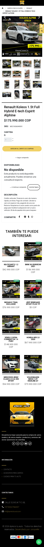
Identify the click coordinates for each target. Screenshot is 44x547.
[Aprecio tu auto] (22, 3)
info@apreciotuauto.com (13, 511)
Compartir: (10, 217)
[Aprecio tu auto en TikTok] (30, 443)
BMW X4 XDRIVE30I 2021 (33, 265)
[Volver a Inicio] (2, 8)
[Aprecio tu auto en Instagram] (18, 443)
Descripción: (11, 195)
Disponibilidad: (12, 165)
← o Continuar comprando (18, 187)
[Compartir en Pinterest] (25, 217)
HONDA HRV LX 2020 (33, 338)
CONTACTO (7, 469)
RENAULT (29, 8)
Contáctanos (34, 187)
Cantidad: (8, 133)
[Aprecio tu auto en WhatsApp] (22, 443)
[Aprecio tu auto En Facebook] (13, 443)
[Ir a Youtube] (26, 443)
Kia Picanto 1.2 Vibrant (11, 265)
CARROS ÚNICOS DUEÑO (15, 8)
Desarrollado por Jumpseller (27, 529)
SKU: (6, 126)
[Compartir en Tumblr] (28, 217)
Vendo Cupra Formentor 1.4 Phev (11, 339)
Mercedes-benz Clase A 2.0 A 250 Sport (11, 379)
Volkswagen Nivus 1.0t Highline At (33, 379)
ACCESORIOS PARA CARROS (13, 473)
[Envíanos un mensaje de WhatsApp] (39, 542)
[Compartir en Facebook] (19, 217)
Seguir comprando (23, 157)
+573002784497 (12, 507)
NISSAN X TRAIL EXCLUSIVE (11, 303)
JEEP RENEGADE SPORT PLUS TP (33, 303)
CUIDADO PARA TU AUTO (12, 476)
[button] (5, 36)
